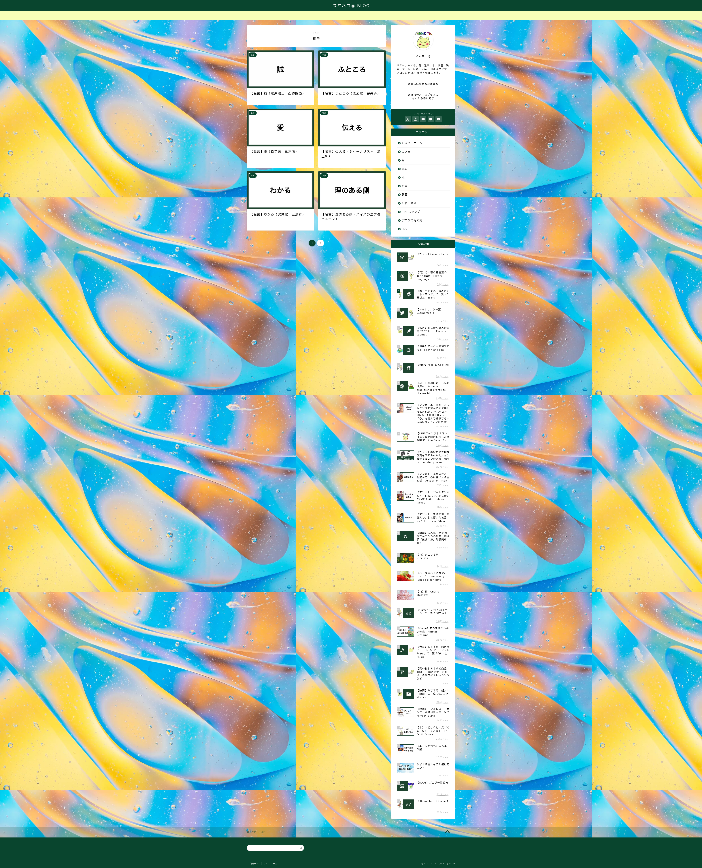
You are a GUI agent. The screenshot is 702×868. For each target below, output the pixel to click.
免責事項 (254, 863)
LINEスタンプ (411, 212)
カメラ (406, 152)
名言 (405, 186)
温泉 (405, 169)
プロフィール (270, 863)
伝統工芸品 (409, 203)
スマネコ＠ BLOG (351, 5)
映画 (405, 195)
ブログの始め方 (412, 220)
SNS (404, 229)
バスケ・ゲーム (412, 143)
